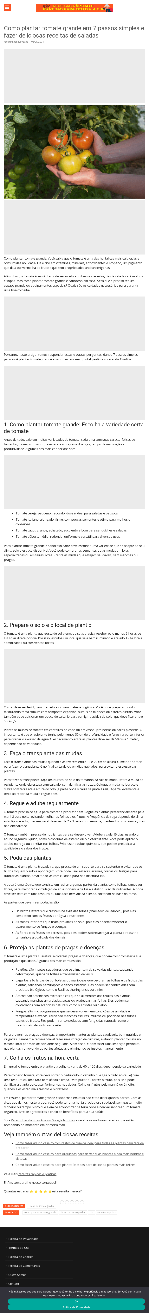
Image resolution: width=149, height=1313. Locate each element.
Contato (13, 1284)
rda (92, 1212)
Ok (76, 1301)
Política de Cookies (20, 1257)
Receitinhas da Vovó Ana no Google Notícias (43, 1120)
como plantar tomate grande (40, 1212)
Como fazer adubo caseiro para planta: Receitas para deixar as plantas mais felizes (75, 1165)
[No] (144, 1300)
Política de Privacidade (23, 1239)
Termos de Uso (18, 1248)
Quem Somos (17, 1275)
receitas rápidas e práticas (37, 1174)
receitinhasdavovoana (16, 41)
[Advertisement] (74, 76)
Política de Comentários (24, 1266)
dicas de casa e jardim (73, 1212)
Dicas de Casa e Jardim (42, 1206)
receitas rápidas (106, 1212)
